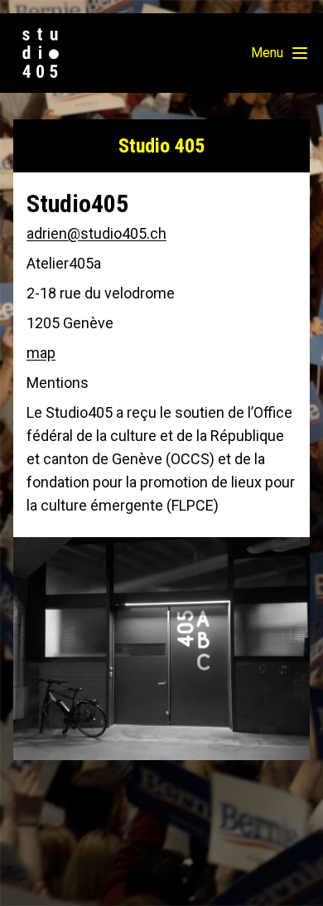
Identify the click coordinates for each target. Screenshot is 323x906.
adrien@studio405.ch (96, 233)
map (41, 352)
